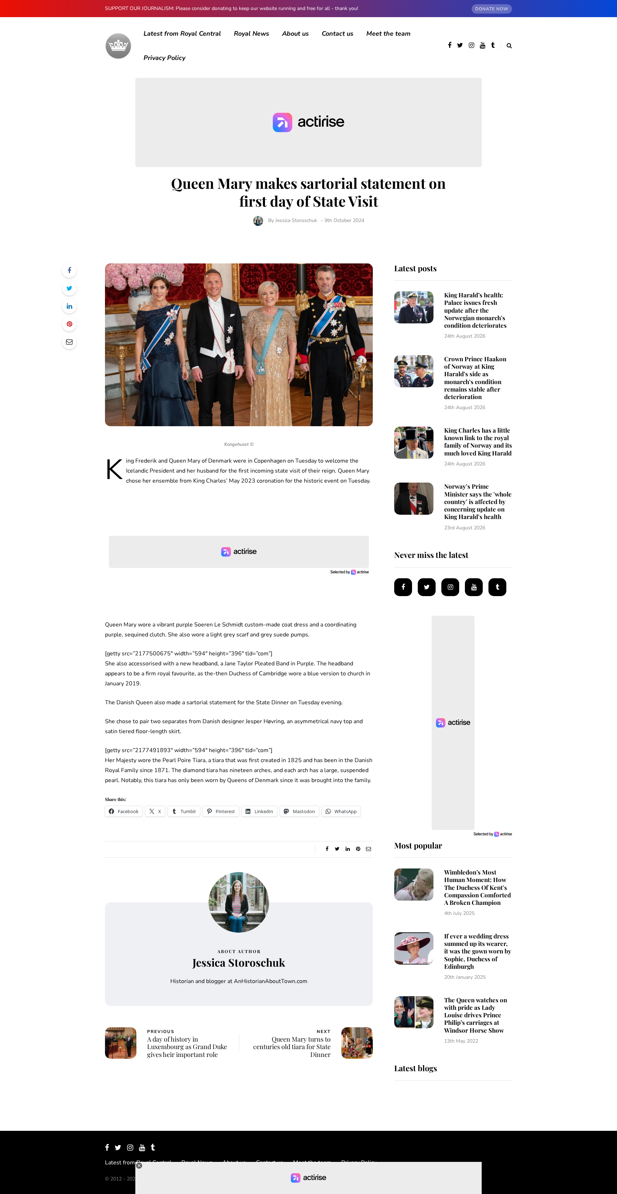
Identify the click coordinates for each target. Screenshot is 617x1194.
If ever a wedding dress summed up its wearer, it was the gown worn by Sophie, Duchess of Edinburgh (477, 951)
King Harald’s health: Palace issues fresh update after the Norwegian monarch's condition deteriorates (475, 310)
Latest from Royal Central (182, 33)
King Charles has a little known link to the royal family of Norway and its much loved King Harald (478, 441)
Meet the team (388, 33)
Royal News (251, 33)
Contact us (337, 33)
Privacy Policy (164, 58)
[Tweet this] (69, 288)
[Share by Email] (69, 342)
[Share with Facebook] (69, 270)
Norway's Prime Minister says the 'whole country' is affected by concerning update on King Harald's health (478, 501)
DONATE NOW (491, 9)
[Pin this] (69, 324)
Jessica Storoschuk (296, 220)
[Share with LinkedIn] (69, 306)
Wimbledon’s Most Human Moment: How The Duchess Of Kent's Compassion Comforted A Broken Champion (477, 887)
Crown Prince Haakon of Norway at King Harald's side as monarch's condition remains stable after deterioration (475, 377)
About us (295, 33)
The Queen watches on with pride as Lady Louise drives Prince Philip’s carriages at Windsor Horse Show (475, 1015)
